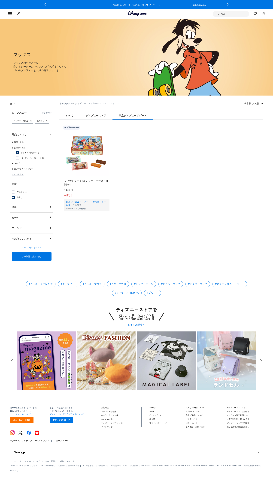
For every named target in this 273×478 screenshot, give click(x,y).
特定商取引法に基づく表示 (238, 419)
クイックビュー (87, 215)
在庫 (32, 184)
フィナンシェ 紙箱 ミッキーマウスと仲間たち (86, 183)
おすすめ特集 (106, 419)
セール (32, 217)
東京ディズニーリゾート (159, 423)
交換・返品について (194, 415)
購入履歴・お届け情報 (195, 427)
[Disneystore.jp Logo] (137, 14)
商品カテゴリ (32, 134)
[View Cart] (264, 13)
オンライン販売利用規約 (237, 415)
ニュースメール (61, 440)
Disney (152, 407)
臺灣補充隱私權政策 (252, 465)
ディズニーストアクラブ (237, 407)
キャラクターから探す (110, 415)
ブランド (32, 228)
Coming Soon (155, 415)
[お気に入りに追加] (109, 128)
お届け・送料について (195, 407)
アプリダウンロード (61, 420)
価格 (32, 206)
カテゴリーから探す (109, 411)
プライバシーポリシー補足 (43, 465)
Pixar (151, 411)
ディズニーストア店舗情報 (238, 411)
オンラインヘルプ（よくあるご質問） (40, 461)
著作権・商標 (73, 465)
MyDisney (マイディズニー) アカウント (29, 440)
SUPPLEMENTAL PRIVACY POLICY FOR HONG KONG (217, 465)
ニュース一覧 (15, 461)
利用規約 (61, 465)
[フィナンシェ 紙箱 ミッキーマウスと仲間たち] (86, 153)
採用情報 (134, 465)
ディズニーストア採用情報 (238, 423)
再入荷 (152, 419)
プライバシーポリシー (19, 465)
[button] (45, 4)
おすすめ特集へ (136, 324)
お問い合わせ (191, 423)
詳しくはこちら (199, 5)
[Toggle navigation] (10, 13)
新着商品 (105, 407)
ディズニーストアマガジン (112, 423)
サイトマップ (106, 427)
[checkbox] (27, 153)
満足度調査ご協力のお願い (238, 427)
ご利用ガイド (191, 419)
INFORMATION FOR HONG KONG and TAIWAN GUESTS (165, 465)
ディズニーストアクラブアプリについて (67, 414)
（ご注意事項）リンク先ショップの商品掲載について (105, 465)
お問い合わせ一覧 (67, 461)
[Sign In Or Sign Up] (19, 14)
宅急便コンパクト (32, 238)
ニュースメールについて (20, 414)
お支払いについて (193, 411)
